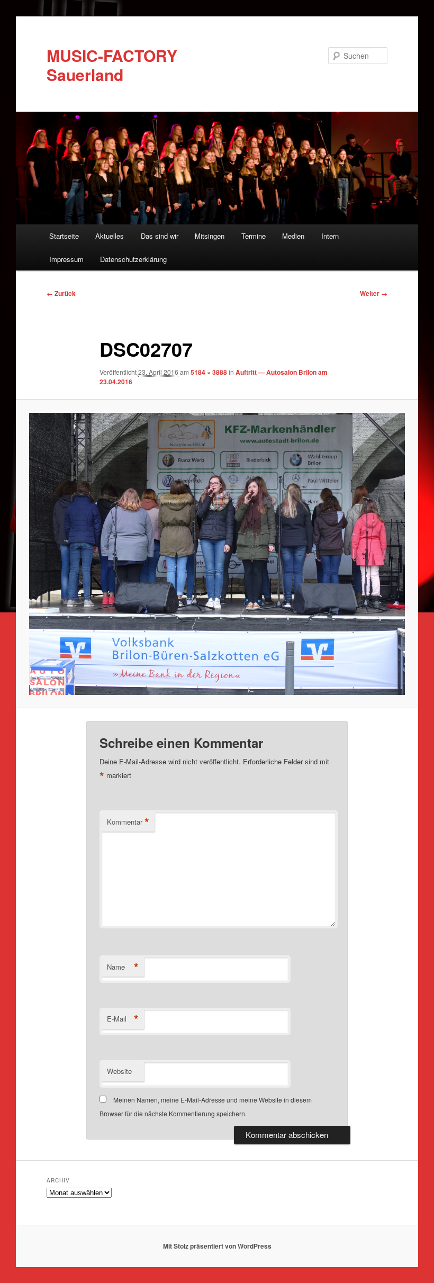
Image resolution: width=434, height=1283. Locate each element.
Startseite (64, 236)
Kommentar (128, 822)
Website (119, 1071)
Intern (330, 236)
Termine (253, 236)
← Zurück (61, 293)
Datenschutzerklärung (133, 259)
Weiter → (373, 293)
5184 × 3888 (209, 372)
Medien (293, 236)
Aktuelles (109, 236)
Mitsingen (209, 236)
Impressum (66, 259)
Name (123, 967)
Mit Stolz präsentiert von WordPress (217, 1246)
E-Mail (123, 1018)
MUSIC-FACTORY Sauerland (112, 65)
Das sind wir (159, 236)
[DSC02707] (217, 554)
